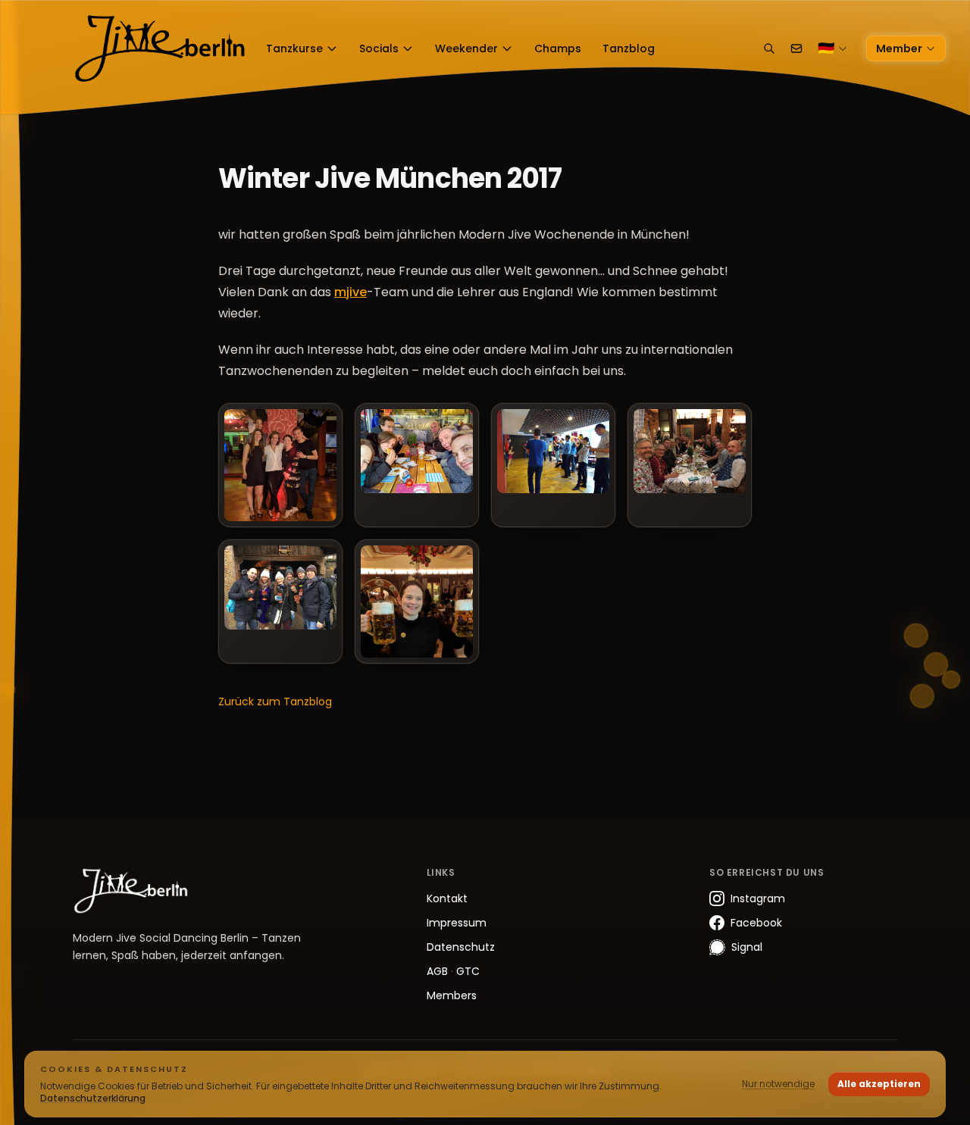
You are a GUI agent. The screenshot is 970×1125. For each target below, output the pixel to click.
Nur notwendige (778, 1083)
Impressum (457, 922)
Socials (379, 48)
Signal (746, 947)
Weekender (466, 48)
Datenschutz (461, 947)
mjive (350, 292)
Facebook (756, 922)
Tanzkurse (294, 48)
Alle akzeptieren (879, 1083)
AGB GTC (453, 971)
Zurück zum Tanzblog (275, 701)
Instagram (758, 898)
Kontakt (447, 898)
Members (452, 995)
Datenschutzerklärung (93, 1098)
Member (899, 48)
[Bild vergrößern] (280, 465)
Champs (557, 48)
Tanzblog (628, 48)
